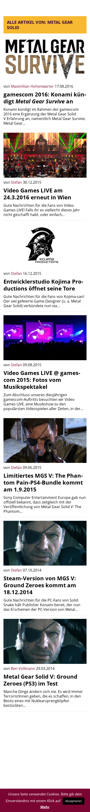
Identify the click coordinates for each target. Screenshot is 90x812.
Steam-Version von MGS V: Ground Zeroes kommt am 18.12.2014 (39, 585)
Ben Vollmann (23, 668)
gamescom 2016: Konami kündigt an (44, 97)
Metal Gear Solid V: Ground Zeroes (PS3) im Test (40, 680)
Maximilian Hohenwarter (33, 86)
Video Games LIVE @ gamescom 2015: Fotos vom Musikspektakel (41, 379)
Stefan (17, 182)
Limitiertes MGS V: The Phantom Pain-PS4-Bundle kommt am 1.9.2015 (43, 482)
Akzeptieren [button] (73, 801)
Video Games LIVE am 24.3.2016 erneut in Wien (37, 193)
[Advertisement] (45, 747)
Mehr (45, 807)
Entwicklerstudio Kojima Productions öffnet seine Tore (43, 285)
